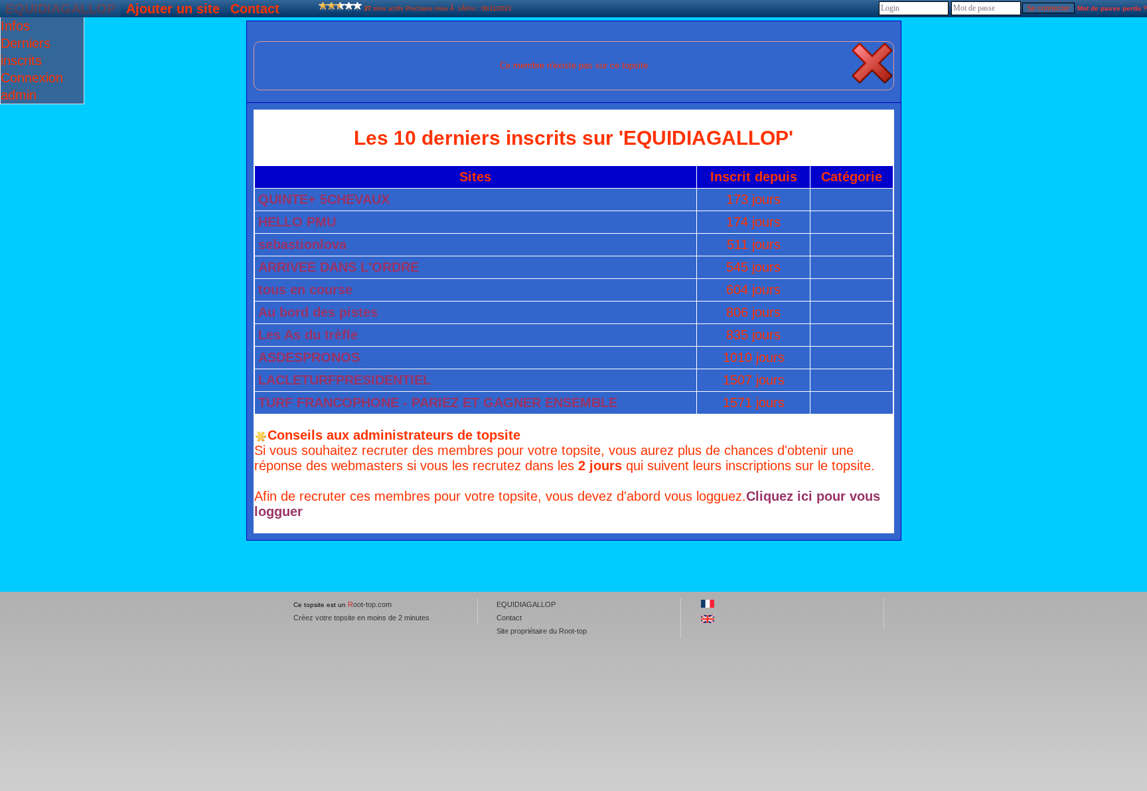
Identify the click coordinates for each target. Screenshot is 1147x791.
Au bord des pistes (318, 312)
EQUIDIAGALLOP (60, 8)
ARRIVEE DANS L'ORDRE (338, 267)
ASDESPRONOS (309, 357)
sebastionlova (302, 244)
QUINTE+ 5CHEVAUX (324, 199)
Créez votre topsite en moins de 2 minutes (361, 618)
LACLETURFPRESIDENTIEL (344, 380)
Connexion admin (32, 86)
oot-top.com (370, 604)
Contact (254, 8)
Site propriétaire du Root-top (542, 631)
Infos (15, 26)
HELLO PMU (297, 222)
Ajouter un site (173, 8)
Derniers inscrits (25, 52)
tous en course (305, 289)
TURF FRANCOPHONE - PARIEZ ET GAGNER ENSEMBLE (437, 402)
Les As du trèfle (308, 334)
